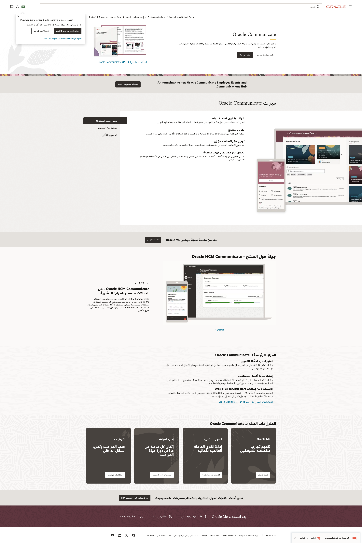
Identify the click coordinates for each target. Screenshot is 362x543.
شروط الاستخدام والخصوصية (249, 535)
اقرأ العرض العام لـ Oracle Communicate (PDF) (122, 62)
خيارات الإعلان (214, 535)
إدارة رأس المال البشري (134, 17)
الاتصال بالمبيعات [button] (129, 516)
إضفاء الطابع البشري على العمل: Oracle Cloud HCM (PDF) (246, 401)
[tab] (105, 120)
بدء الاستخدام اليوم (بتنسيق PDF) (134, 497)
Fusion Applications (156, 17)
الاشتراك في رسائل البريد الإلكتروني (186, 535)
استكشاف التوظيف (115, 474)
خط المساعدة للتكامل (164, 535)
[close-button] (295, 538)
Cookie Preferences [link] (229, 535)
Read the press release (128, 84)
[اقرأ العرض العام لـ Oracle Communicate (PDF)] (120, 56)
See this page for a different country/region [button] (62, 38)
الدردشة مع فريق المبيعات (337, 538)
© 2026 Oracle (270, 535)
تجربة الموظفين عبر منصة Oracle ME (106, 17)
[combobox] (181, 6)
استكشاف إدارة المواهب (161, 474)
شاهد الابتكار (263, 474)
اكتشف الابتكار (153, 239)
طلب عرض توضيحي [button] (265, 54)
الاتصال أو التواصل (307, 538)
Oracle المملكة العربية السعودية (181, 17)
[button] (350, 6)
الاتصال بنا (150, 535)
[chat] (354, 538)
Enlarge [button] (219, 329)
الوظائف (204, 535)
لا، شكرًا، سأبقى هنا (41, 31)
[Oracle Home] (336, 7)
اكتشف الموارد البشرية (211, 474)
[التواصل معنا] (12, 6)
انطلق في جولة (245, 54)
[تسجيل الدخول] (17, 6)
